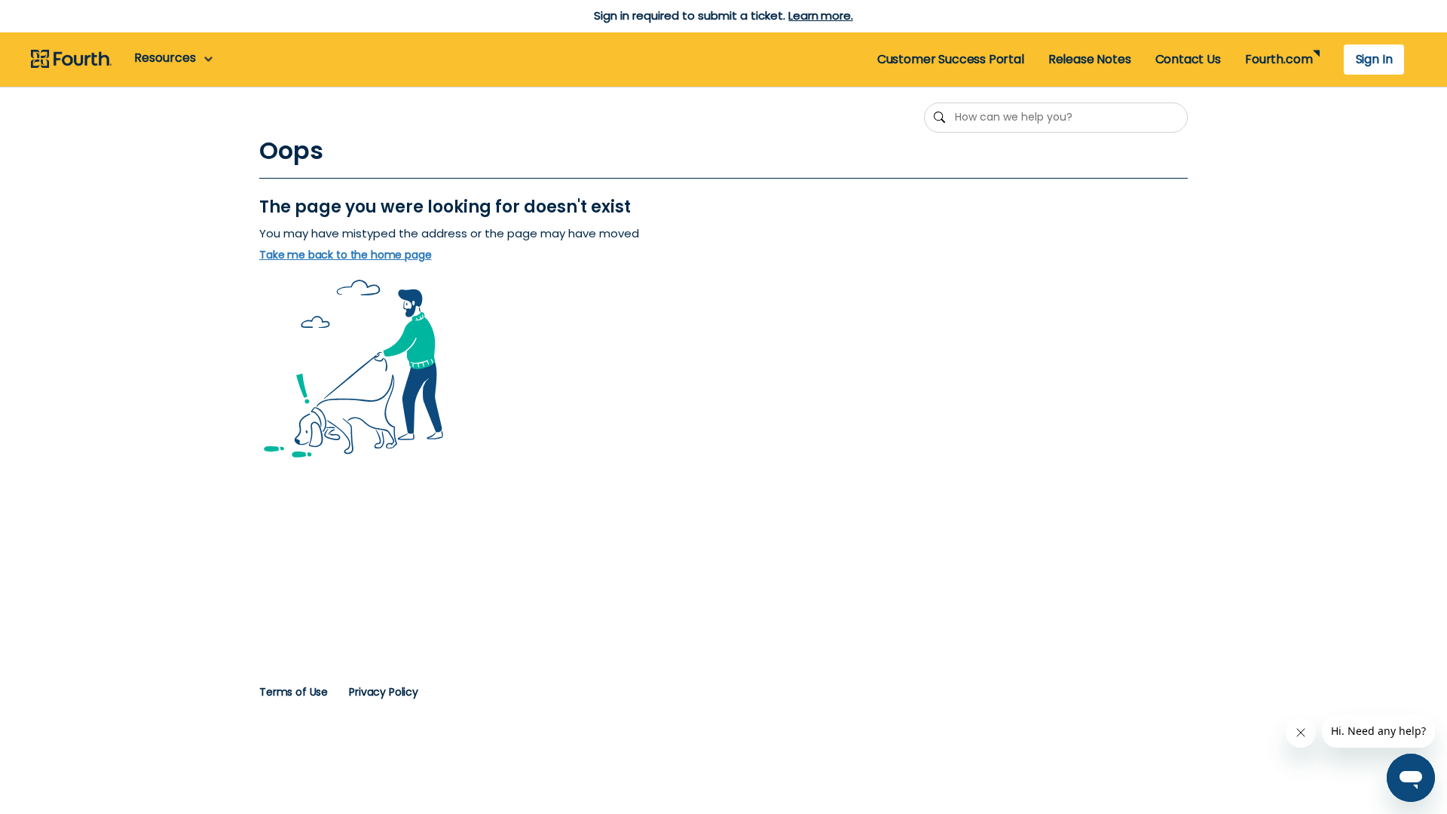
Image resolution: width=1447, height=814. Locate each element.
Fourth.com (1278, 59)
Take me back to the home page (345, 255)
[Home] (71, 59)
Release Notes (1089, 59)
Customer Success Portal (950, 59)
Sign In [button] (1374, 59)
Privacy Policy (383, 691)
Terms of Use (293, 691)
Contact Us (1188, 59)
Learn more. (820, 15)
